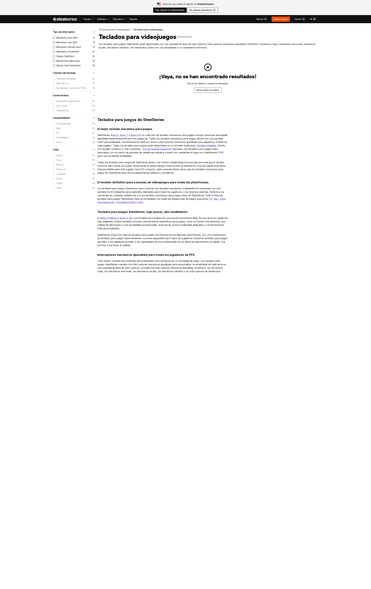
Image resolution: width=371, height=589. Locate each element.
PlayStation (62, 137)
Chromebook (63, 123)
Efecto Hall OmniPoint (68, 65)
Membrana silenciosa (68, 60)
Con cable (61, 105)
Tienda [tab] (86, 19)
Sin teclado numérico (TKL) (71, 88)
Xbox (59, 142)
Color (56, 149)
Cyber (59, 183)
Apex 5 (114, 135)
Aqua (59, 178)
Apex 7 (124, 135)
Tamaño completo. (207, 145)
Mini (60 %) (62, 83)
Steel (59, 187)
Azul (58, 160)
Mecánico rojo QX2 (66, 42)
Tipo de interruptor (64, 31)
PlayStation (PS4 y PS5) (130, 202)
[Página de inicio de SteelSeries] (66, 19)
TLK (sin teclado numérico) (156, 149)
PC (57, 132)
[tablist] (104, 19)
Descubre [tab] (118, 19)
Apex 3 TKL (126, 218)
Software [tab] (101, 19)
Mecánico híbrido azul (68, 47)
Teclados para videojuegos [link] (148, 29)
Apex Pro (136, 135)
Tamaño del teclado (64, 72)
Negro (59, 155)
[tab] (261, 19)
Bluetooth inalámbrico (68, 101)
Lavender (61, 173)
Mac (58, 128)
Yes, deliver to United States (170, 10)
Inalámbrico (62, 110)
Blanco (60, 164)
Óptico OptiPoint (65, 56)
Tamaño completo (66, 78)
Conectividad (60, 95)
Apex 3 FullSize (108, 218)
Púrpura (61, 169)
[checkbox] (54, 38)
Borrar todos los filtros (208, 90)
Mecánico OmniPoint (67, 51)
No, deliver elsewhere (201, 10)
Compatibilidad (61, 117)
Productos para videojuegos (114, 29)
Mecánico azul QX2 (67, 37)
